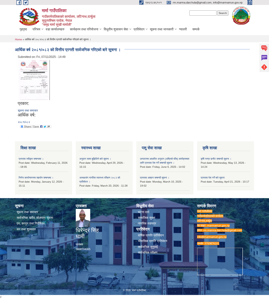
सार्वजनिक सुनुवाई (148, 247)
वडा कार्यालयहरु (55, 29)
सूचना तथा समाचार (28, 110)
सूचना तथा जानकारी (161, 29)
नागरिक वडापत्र (147, 223)
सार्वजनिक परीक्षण (147, 252)
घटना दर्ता (143, 212)
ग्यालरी (183, 29)
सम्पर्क (195, 29)
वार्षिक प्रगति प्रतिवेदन (151, 235)
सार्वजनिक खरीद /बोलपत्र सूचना (35, 218)
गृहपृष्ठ (23, 29)
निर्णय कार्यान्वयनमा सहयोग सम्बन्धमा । (36, 177)
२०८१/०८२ (24, 122)
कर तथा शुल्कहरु (26, 229)
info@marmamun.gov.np (212, 236)
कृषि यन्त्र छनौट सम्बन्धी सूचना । (216, 158)
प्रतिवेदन (139, 29)
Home (18, 39)
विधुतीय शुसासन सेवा (116, 29)
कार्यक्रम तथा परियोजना (84, 29)
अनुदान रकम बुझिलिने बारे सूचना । (95, 158)
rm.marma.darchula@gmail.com (222, 230)
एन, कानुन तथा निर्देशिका (31, 223)
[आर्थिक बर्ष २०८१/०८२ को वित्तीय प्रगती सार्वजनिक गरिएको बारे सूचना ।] (34, 79)
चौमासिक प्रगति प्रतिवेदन (152, 241)
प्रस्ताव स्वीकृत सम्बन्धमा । (31, 158)
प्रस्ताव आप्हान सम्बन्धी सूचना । (154, 177)
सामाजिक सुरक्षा (146, 218)
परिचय (36, 29)
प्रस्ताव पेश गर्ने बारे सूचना (213, 177)
